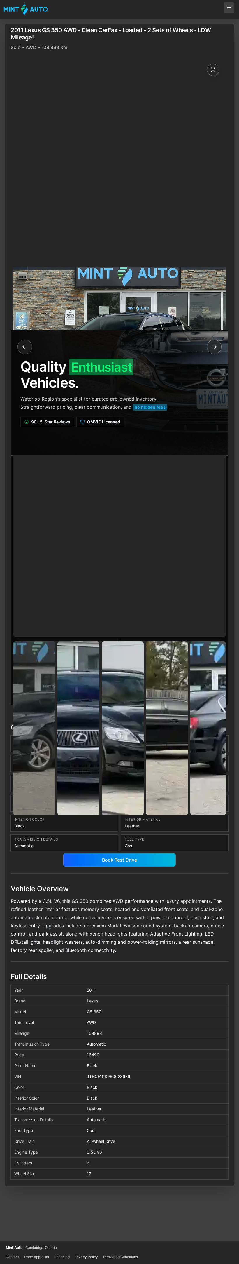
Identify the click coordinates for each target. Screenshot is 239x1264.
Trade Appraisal (36, 1257)
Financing (62, 1257)
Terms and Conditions (120, 1257)
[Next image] (212, 347)
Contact (12, 1257)
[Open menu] (229, 7)
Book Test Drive (119, 860)
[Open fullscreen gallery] (213, 70)
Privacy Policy (86, 1257)
